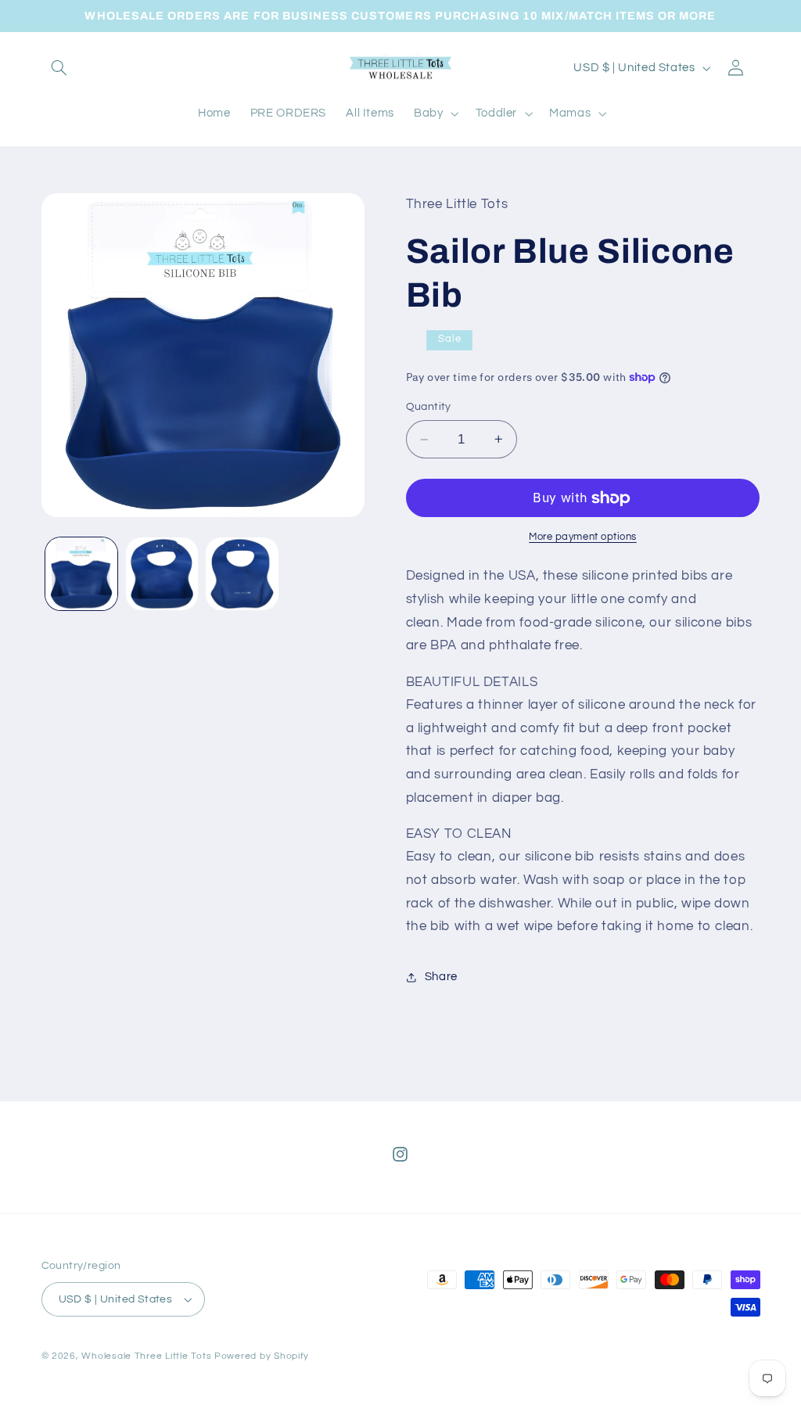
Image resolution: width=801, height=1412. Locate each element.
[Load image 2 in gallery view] (162, 573)
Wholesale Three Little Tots (146, 1356)
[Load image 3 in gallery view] (242, 573)
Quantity (428, 406)
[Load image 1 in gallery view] (81, 573)
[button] (59, 68)
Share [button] (441, 977)
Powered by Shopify (261, 1356)
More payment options (583, 537)
